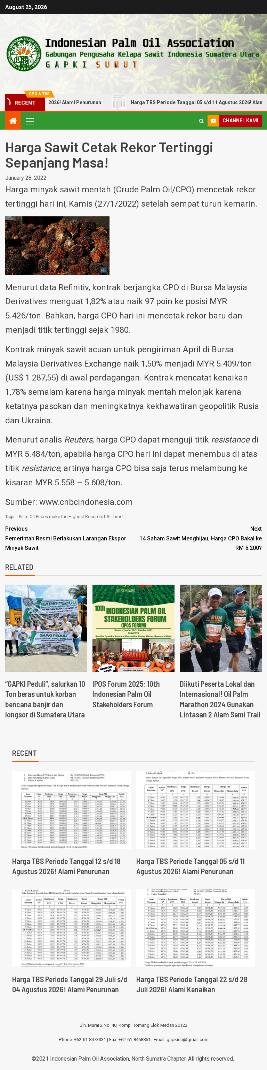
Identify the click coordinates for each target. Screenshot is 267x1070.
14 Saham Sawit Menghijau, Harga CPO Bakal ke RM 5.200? (200, 538)
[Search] (201, 121)
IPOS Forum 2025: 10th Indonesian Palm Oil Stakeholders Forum (126, 694)
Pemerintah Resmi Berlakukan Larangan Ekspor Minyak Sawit (65, 538)
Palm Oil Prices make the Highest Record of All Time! (71, 516)
